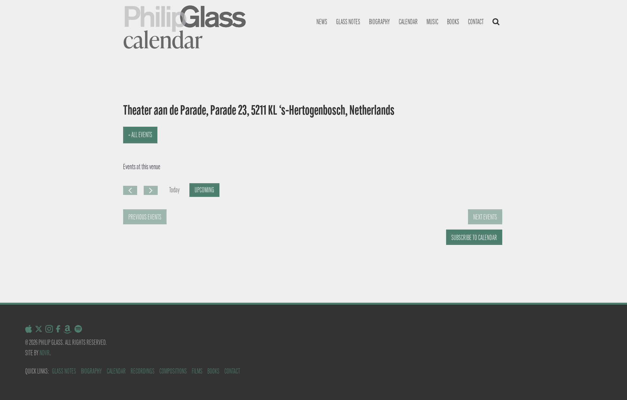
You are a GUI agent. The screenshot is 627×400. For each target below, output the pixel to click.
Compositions (173, 371)
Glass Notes (64, 371)
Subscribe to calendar (474, 237)
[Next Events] (151, 190)
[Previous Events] (130, 190)
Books (453, 22)
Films (197, 371)
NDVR (45, 353)
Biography (379, 22)
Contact (476, 22)
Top (611, 384)
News (321, 22)
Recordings (142, 371)
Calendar (408, 22)
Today (174, 190)
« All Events (140, 135)
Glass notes (348, 22)
